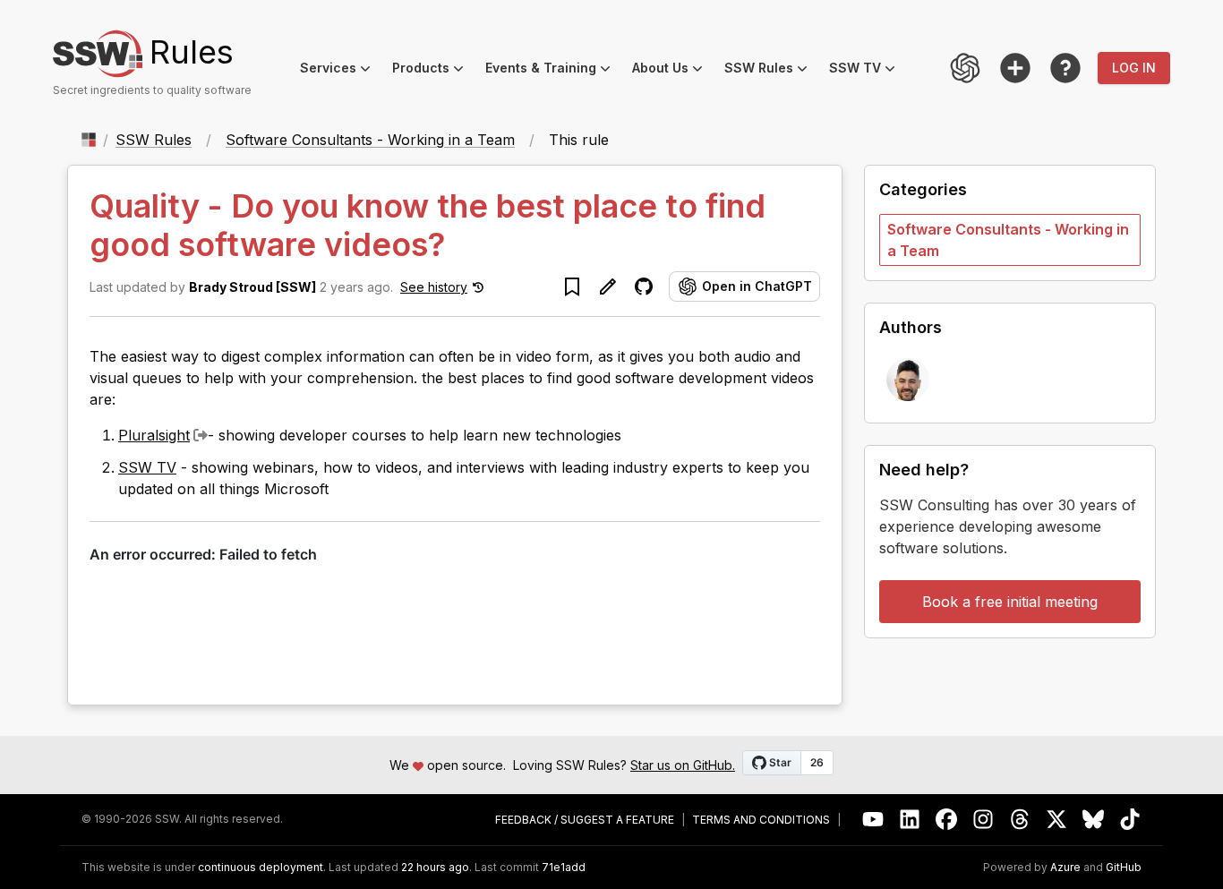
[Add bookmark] (572, 286)
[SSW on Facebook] (947, 819)
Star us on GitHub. (682, 765)
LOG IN (1134, 67)
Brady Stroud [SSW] (252, 287)
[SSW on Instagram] (983, 819)
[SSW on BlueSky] (1093, 819)
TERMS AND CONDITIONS (761, 820)
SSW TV (867, 70)
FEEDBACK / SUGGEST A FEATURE (584, 820)
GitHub (1124, 867)
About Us (673, 70)
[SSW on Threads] (1020, 819)
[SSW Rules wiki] (1065, 68)
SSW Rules (771, 70)
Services (340, 70)
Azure (1065, 867)
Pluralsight (154, 435)
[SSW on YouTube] (873, 819)
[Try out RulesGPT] (965, 68)
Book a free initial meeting (1010, 602)
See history (433, 287)
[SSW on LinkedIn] (910, 819)
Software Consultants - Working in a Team (370, 140)
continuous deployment (260, 867)
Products (433, 70)
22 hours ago (435, 867)
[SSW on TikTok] (1130, 819)
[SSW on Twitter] (1057, 819)
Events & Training (553, 70)
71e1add (564, 867)
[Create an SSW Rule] (1015, 68)
